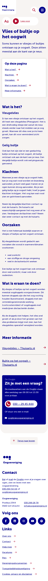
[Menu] (42, 10)
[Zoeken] (34, 10)
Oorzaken (10, 80)
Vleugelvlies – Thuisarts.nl (18, 348)
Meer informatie (13, 90)
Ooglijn (20, 479)
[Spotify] (41, 521)
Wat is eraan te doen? (16, 85)
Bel (3, 479)
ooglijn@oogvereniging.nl (21, 418)
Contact (6, 541)
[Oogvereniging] (12, 460)
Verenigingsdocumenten (14, 563)
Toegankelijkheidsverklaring (16, 568)
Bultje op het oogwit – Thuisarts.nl (16, 362)
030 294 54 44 (9, 489)
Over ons (6, 536)
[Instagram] (23, 521)
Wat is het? (11, 69)
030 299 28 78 (31, 502)
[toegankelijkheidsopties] (6, 21)
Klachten (9, 75)
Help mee (7, 547)
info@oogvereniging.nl (35, 506)
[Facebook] (5, 521)
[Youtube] (32, 521)
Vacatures (7, 552)
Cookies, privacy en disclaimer (17, 574)
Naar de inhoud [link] (20, 10)
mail (11, 479)
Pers (4, 558)
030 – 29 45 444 (23, 404)
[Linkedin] (14, 521)
